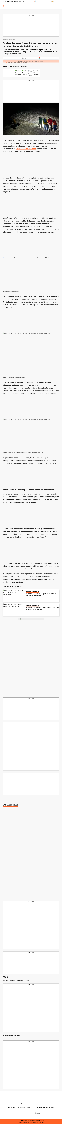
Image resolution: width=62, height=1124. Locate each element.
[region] (31, 25)
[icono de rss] (58, 6)
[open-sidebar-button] (3, 6)
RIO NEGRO (27, 980)
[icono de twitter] (51, 6)
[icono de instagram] (55, 6)
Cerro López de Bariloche (26, 149)
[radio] (30, 1)
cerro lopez (20, 980)
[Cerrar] (58, 61)
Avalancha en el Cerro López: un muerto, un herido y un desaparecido (41, 594)
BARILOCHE (5, 980)
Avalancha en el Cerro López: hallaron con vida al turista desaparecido (42, 608)
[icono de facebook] (48, 6)
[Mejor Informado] (31, 6)
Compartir (7, 73)
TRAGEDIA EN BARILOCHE (9, 39)
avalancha (12, 980)
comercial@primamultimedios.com (21, 1103)
